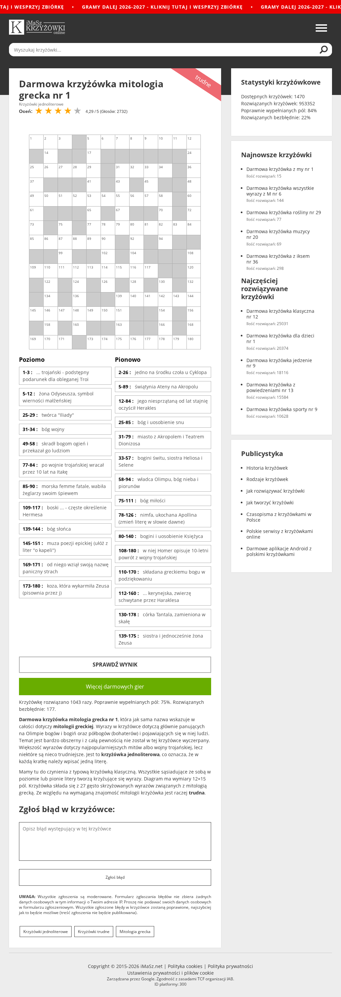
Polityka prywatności (230, 966)
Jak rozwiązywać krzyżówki (275, 491)
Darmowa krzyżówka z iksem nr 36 (278, 259)
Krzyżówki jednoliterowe (45, 931)
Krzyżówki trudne (94, 931)
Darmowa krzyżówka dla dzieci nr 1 (280, 338)
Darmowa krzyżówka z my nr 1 (280, 169)
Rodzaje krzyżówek (267, 479)
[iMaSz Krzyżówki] (37, 27)
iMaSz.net (152, 966)
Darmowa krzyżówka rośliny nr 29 (283, 213)
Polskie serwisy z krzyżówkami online (279, 534)
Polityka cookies (185, 966)
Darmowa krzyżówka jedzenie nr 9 (279, 363)
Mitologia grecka (135, 931)
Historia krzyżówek (267, 468)
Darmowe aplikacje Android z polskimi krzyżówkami (279, 551)
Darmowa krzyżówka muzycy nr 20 (278, 234)
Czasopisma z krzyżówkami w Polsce (278, 517)
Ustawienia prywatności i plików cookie (170, 973)
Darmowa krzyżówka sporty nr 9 (281, 409)
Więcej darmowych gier (115, 686)
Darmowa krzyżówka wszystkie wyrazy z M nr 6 (280, 191)
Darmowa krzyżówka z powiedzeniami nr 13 (270, 387)
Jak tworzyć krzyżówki (270, 503)
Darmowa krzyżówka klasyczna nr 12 (280, 314)
